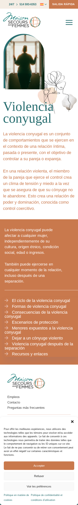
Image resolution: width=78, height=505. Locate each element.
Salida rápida (63, 4)
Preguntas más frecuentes (26, 408)
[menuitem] (41, 4)
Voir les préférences (39, 486)
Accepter (39, 465)
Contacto (13, 402)
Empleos (13, 397)
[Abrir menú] (69, 22)
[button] (72, 421)
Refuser (39, 476)
